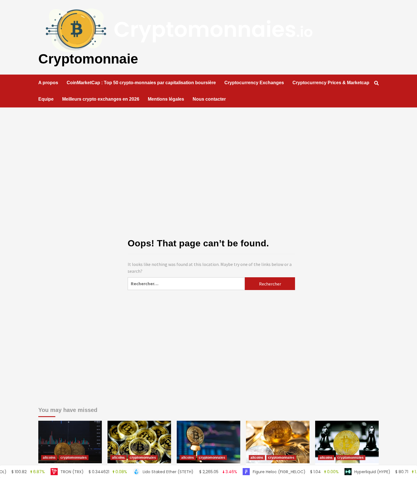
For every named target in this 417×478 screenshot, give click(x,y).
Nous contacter (209, 99)
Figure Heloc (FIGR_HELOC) (283, 472)
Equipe (46, 99)
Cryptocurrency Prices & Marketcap (330, 82)
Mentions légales (166, 99)
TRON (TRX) (81, 472)
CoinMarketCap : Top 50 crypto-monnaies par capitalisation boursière (141, 82)
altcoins (49, 458)
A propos (48, 82)
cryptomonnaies (73, 458)
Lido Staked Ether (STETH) (177, 472)
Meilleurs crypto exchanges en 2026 (100, 99)
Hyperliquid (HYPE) (376, 472)
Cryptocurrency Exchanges (254, 82)
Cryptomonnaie (88, 58)
